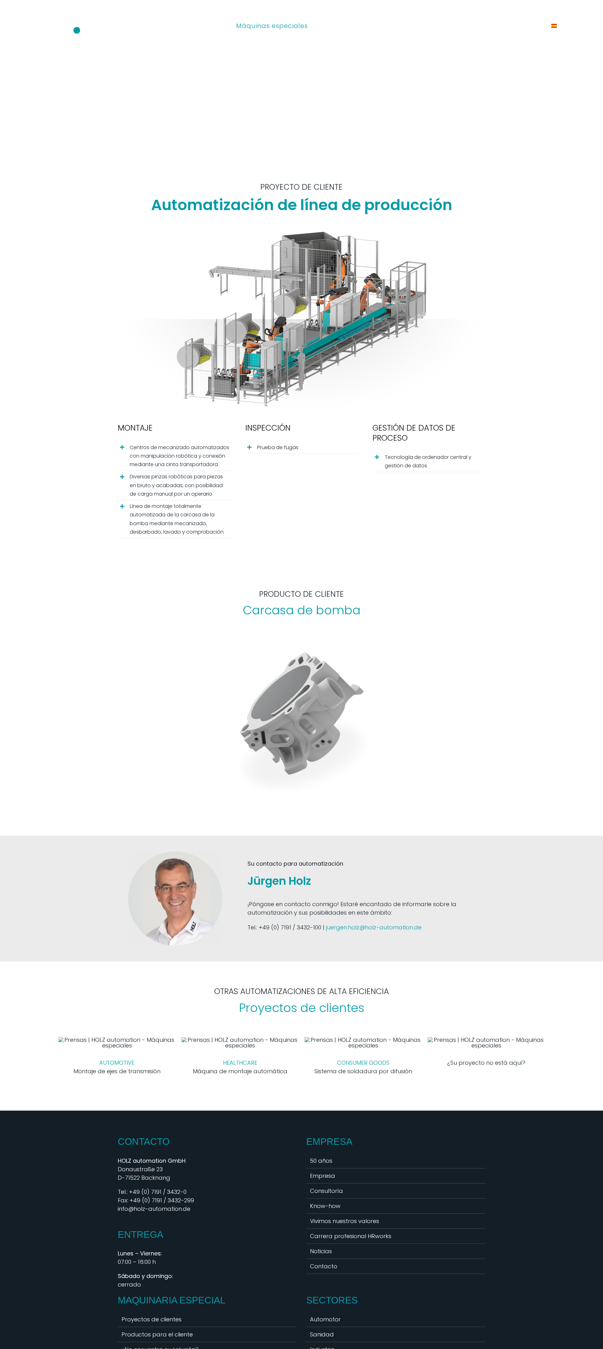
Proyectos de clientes (152, 1319)
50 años (321, 1161)
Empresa (322, 1176)
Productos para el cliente (157, 1334)
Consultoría (326, 1191)
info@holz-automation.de (154, 1209)
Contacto (323, 1266)
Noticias (321, 1251)
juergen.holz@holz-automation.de (373, 927)
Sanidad (322, 1334)
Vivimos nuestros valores (344, 1221)
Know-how (325, 1206)
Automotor (325, 1319)
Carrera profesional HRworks (350, 1236)
